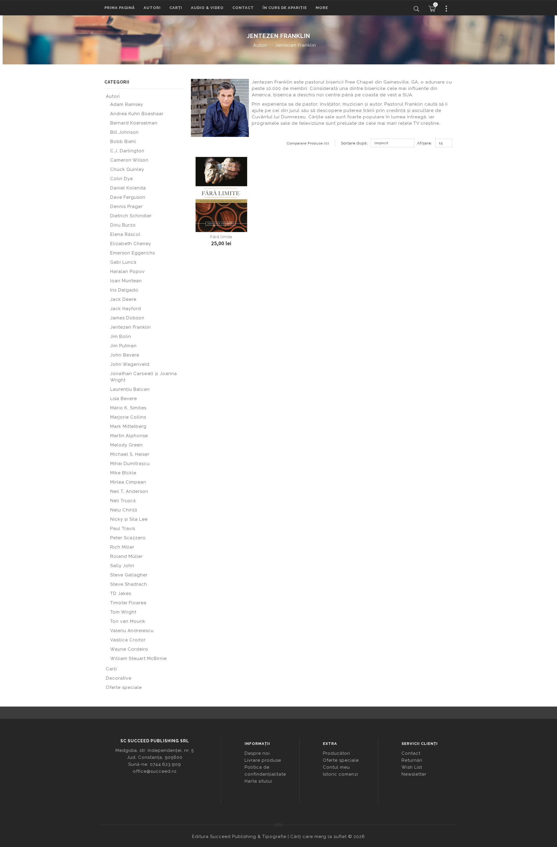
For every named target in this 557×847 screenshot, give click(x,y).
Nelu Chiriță (123, 510)
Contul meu (336, 767)
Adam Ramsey (126, 104)
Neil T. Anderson (129, 491)
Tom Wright (123, 612)
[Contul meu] (446, 9)
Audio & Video (207, 8)
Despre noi (257, 753)
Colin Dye (121, 178)
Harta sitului (258, 781)
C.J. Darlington (127, 150)
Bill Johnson (124, 132)
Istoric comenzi (340, 774)
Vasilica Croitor (128, 640)
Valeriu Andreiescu (132, 630)
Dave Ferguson (127, 197)
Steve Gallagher (129, 575)
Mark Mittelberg (128, 426)
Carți (175, 8)
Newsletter (414, 774)
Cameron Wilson (129, 160)
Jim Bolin (120, 336)
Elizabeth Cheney (130, 243)
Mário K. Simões (128, 407)
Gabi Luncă (123, 262)
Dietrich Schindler (131, 215)
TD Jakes (120, 593)
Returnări (412, 760)
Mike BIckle (123, 472)
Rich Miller (122, 547)
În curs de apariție (285, 8)
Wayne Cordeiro (129, 649)
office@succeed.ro (155, 771)
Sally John (122, 565)
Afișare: (424, 143)
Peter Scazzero (128, 537)
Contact (243, 8)
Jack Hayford (125, 308)
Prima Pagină (119, 8)
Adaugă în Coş (221, 226)
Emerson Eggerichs (132, 253)
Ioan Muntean (126, 280)
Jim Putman (123, 345)
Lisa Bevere (123, 398)
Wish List (412, 767)
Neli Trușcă (123, 500)
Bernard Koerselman (134, 123)
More (322, 8)
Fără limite (221, 237)
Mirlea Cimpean (128, 482)
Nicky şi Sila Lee (129, 519)
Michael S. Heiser (129, 454)
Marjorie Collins (128, 417)
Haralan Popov (127, 271)
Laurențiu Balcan (130, 389)
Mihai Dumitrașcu (130, 463)
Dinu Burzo (123, 225)
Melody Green (126, 445)
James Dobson (127, 318)
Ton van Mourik (127, 621)
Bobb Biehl (123, 141)
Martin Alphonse (129, 435)
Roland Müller (126, 556)
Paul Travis (122, 528)
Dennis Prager (126, 206)
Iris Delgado (124, 290)
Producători (336, 753)
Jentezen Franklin (295, 45)
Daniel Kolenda (128, 188)
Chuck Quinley (127, 169)
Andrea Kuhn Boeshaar (137, 113)
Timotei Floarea (128, 602)
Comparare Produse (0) (308, 143)
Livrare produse (263, 760)
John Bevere (124, 355)
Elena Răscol (125, 234)
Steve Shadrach (128, 584)
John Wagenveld (129, 364)
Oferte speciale (124, 687)
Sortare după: (354, 143)
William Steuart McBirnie (138, 658)
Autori (152, 8)
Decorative (118, 678)
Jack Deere (123, 299)
